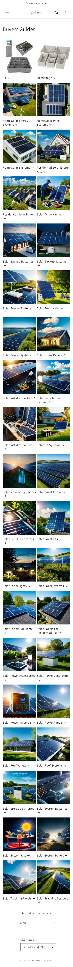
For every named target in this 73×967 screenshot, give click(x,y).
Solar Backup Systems (51, 261)
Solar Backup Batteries (18, 261)
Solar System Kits (14, 855)
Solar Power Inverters (17, 722)
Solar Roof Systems (50, 765)
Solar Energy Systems (17, 355)
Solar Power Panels (50, 722)
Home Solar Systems (16, 167)
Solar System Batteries (52, 809)
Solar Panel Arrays (49, 492)
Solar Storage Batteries (18, 809)
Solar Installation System (48, 400)
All (4, 78)
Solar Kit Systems (48, 445)
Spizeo (31, 960)
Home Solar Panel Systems (49, 123)
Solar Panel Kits (47, 539)
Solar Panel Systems (50, 586)
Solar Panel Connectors (18, 539)
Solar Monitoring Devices (19, 492)
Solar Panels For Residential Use (47, 631)
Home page (44, 78)
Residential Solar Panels (19, 214)
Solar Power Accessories (19, 676)
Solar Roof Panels (14, 765)
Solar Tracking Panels (17, 898)
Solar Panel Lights (15, 586)
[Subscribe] (54, 923)
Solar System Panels (50, 855)
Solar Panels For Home (18, 629)
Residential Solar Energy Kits (53, 169)
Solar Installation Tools (18, 445)
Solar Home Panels (49, 355)
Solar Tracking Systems (52, 898)
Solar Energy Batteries (18, 308)
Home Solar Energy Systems (15, 123)
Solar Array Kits (47, 214)
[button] (7, 13)
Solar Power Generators (53, 676)
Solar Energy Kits (48, 308)
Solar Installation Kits (17, 398)
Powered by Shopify (43, 960)
